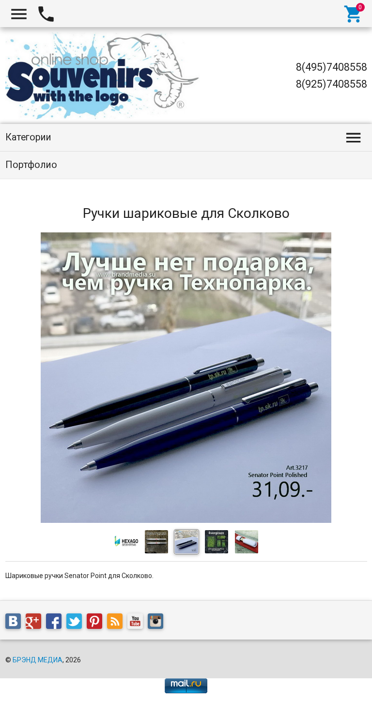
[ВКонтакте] (15, 622)
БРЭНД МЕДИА (37, 660)
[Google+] (36, 622)
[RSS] (117, 622)
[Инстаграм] (158, 622)
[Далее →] (186, 520)
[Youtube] (137, 622)
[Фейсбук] (56, 622)
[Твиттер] (76, 622)
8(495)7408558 (331, 67)
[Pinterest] (97, 622)
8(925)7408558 (331, 84)
